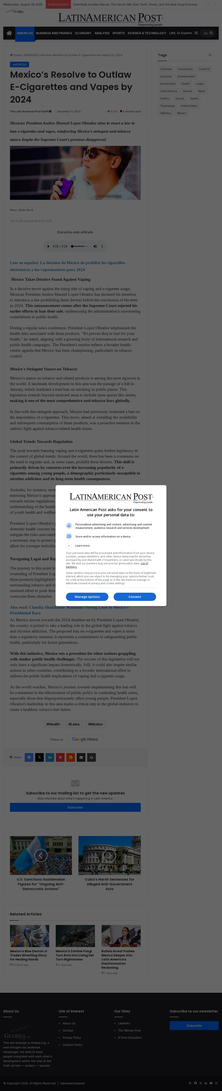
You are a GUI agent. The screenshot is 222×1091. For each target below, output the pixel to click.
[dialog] (111, 545)
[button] (111, 546)
